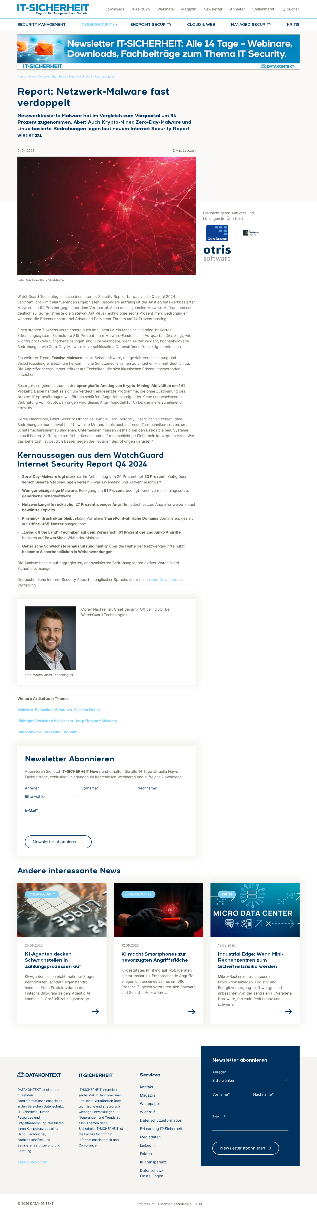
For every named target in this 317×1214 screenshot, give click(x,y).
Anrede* (32, 788)
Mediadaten (150, 1137)
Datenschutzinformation (161, 1120)
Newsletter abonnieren (55, 841)
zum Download (164, 579)
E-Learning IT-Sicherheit (161, 1128)
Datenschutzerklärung (175, 1204)
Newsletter (213, 9)
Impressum (146, 1204)
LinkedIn (147, 1145)
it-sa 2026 (141, 9)
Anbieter (237, 9)
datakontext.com (32, 1162)
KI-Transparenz (153, 1162)
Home (21, 76)
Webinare (166, 9)
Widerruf (147, 1112)
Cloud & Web (201, 25)
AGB (198, 1204)
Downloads (114, 9)
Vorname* (90, 788)
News (31, 76)
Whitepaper (150, 1103)
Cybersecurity (47, 76)
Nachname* (147, 788)
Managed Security (251, 25)
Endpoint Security (150, 25)
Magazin (188, 9)
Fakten (146, 1153)
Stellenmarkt (263, 9)
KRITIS (293, 25)
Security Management (41, 25)
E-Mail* (31, 810)
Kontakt (146, 1087)
